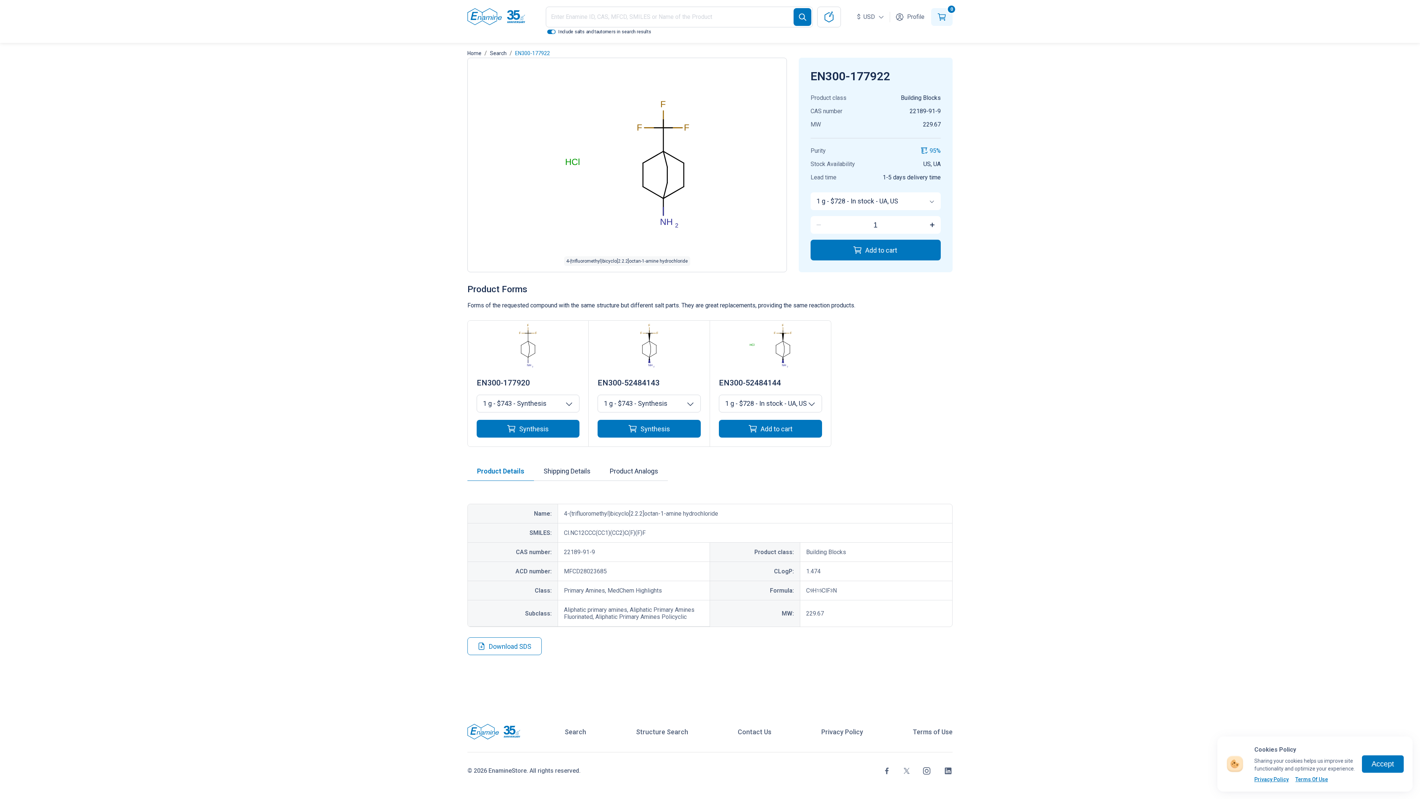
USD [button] (867, 16)
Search (498, 53)
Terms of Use (933, 732)
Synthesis (534, 429)
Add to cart (881, 250)
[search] (802, 17)
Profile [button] (915, 16)
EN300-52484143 (629, 382)
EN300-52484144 (750, 382)
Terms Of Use (1311, 779)
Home (474, 53)
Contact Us (754, 732)
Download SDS (510, 646)
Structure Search (662, 732)
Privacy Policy (1271, 779)
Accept (1383, 764)
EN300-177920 (503, 382)
